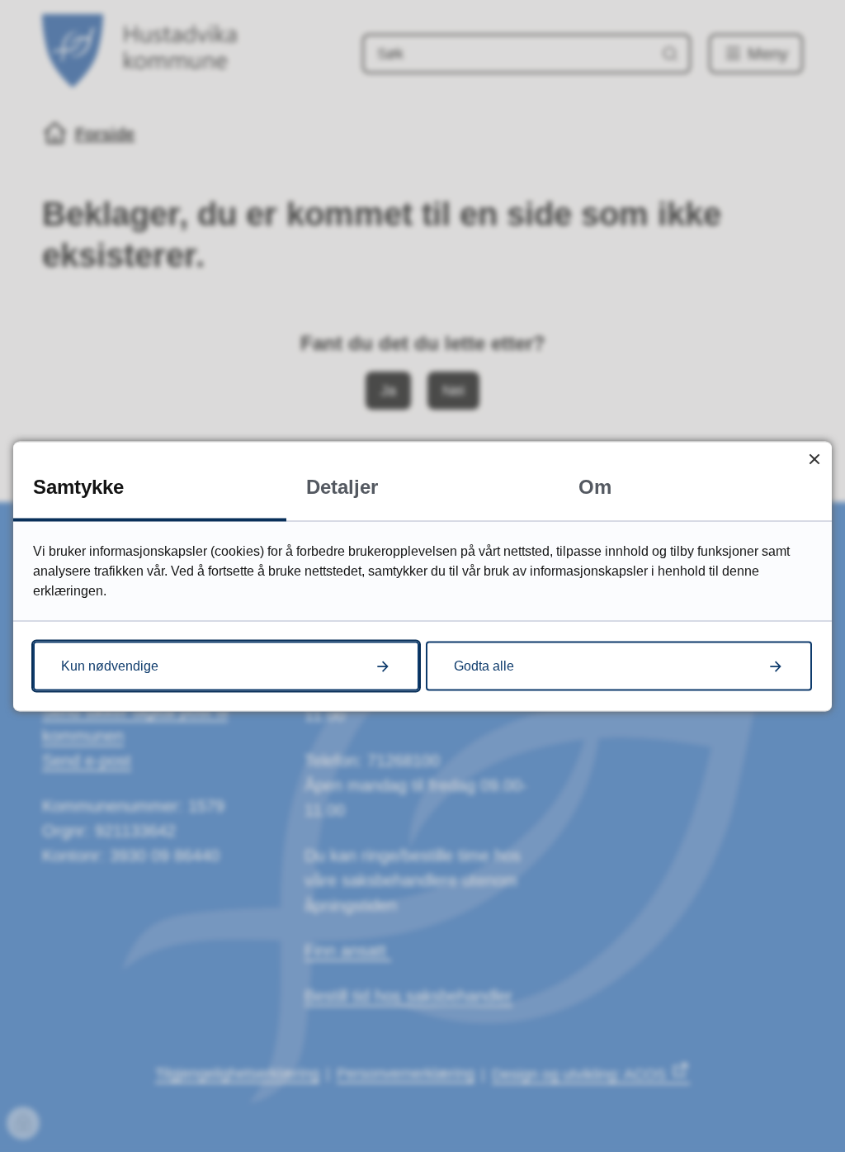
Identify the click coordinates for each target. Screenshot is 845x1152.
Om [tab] (594, 486)
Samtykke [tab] (78, 486)
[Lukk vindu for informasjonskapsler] (814, 458)
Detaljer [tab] (342, 486)
